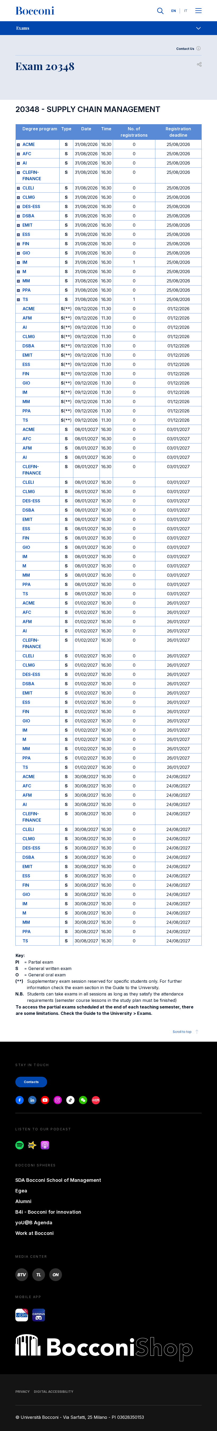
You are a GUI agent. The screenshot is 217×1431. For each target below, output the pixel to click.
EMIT (27, 225)
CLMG (28, 197)
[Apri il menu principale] (198, 11)
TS (25, 299)
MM (26, 280)
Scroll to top (182, 1032)
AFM (27, 318)
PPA (26, 290)
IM (24, 262)
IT (185, 11)
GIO (26, 253)
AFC (26, 153)
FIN (25, 243)
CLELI (28, 188)
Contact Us (185, 49)
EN (173, 11)
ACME (28, 144)
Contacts (31, 1082)
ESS (26, 234)
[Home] (35, 10)
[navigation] (108, 28)
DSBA (28, 215)
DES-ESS (31, 206)
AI (24, 163)
